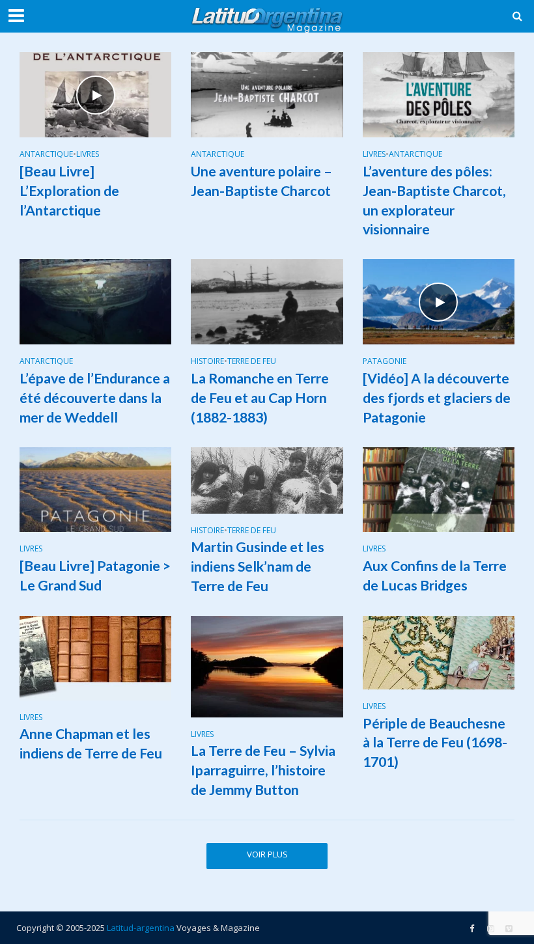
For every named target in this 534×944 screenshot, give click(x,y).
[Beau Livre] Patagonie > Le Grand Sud (95, 575)
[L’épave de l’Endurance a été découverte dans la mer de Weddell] (95, 301)
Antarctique (46, 155)
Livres (87, 155)
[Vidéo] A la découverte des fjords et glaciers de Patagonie (437, 398)
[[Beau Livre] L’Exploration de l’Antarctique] (95, 94)
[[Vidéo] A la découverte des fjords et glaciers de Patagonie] (438, 301)
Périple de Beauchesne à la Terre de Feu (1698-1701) (435, 743)
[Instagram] (508, 928)
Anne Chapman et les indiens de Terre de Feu (91, 743)
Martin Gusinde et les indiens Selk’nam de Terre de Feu (257, 566)
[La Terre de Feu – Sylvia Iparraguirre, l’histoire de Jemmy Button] (267, 665)
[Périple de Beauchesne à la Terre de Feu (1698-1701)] (438, 652)
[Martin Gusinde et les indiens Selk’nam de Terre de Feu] (267, 479)
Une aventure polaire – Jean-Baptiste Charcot (261, 181)
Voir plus (267, 854)
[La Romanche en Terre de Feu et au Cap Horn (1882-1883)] (267, 301)
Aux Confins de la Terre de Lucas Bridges (435, 575)
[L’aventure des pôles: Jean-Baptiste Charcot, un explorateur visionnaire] (438, 94)
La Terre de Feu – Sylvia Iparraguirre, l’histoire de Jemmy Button (263, 770)
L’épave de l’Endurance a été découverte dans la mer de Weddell (95, 398)
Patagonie (384, 362)
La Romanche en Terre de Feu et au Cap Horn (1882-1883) (260, 398)
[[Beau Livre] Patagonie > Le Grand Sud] (95, 488)
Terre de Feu (251, 362)
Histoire (207, 362)
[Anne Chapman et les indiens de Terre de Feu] (95, 657)
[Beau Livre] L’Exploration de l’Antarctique (69, 191)
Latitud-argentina (141, 928)
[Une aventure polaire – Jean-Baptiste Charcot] (267, 94)
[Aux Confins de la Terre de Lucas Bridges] (438, 488)
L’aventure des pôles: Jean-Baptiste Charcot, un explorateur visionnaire (434, 200)
